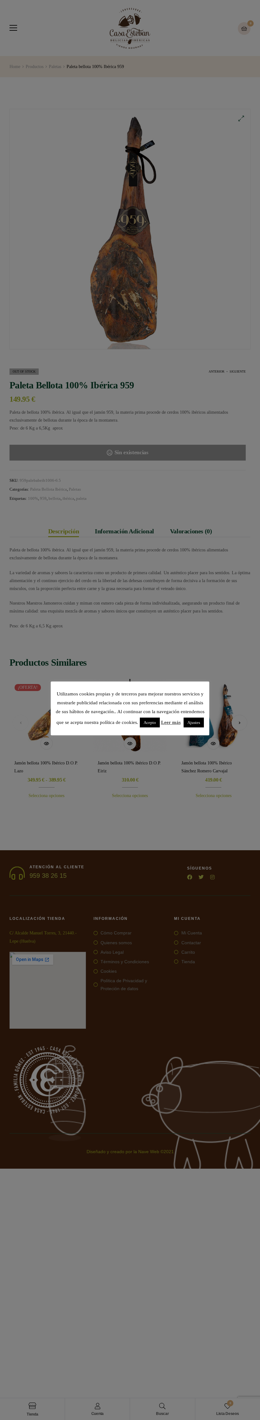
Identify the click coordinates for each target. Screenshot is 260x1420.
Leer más (171, 722)
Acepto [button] (150, 722)
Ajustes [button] (193, 722)
